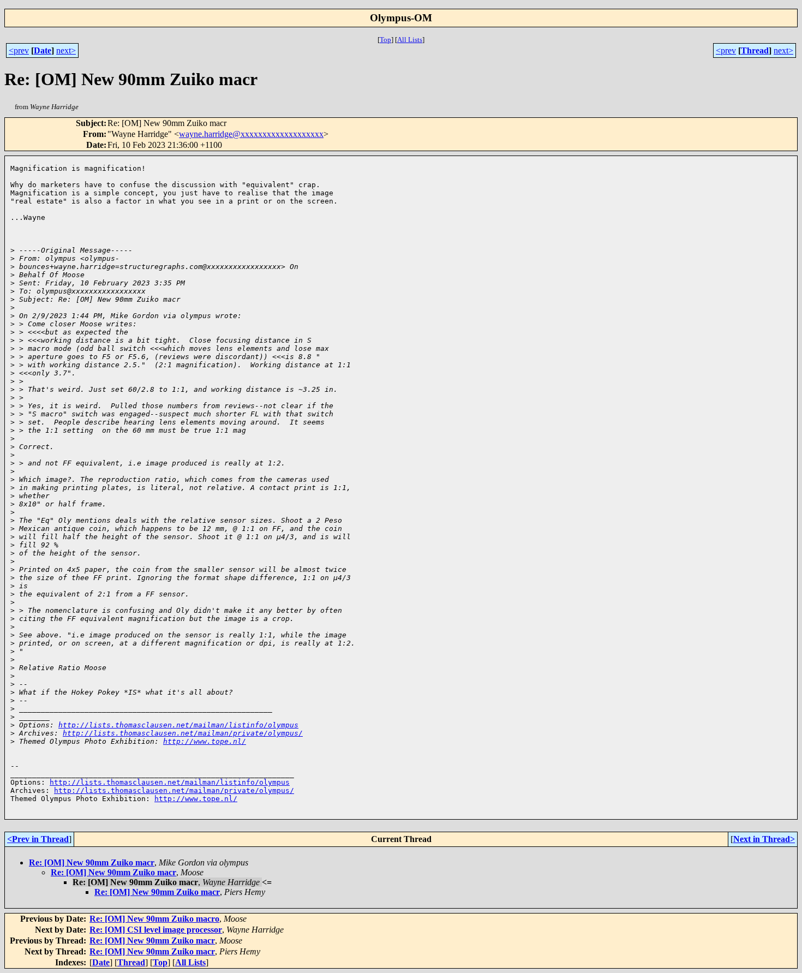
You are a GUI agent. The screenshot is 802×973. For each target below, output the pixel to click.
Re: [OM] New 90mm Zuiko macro (154, 918)
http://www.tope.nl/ (204, 741)
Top (385, 39)
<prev (19, 50)
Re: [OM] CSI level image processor (155, 929)
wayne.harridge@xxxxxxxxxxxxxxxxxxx (251, 134)
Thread (755, 50)
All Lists (409, 39)
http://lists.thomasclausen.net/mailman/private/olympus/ (183, 733)
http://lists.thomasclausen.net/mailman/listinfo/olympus (178, 725)
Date (42, 50)
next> (66, 50)
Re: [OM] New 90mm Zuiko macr (91, 862)
